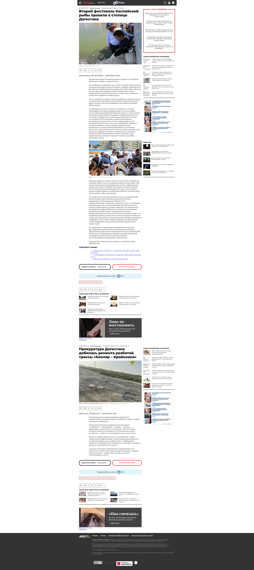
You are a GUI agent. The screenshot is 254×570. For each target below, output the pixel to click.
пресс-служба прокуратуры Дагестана (116, 403)
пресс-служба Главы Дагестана (102, 177)
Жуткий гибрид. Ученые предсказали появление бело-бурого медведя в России (163, 365)
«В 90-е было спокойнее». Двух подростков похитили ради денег (162, 377)
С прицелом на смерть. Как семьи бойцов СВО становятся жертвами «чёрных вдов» (159, 38)
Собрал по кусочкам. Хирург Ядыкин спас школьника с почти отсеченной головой (163, 372)
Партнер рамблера (109, 562)
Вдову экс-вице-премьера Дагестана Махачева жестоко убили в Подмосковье (159, 14)
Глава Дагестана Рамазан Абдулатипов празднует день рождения (97, 310)
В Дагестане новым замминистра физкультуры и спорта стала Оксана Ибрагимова (159, 22)
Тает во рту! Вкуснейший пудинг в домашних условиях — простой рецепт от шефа (162, 385)
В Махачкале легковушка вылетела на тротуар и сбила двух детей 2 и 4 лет (159, 30)
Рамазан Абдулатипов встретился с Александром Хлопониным (129, 297)
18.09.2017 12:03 (83, 8)
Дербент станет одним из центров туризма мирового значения (129, 303)
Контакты (95, 535)
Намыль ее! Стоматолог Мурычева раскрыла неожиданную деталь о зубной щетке (162, 67)
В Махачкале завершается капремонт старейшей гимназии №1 (129, 494)
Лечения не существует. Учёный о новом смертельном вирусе (162, 79)
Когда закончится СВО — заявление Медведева (162, 165)
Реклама (103, 535)
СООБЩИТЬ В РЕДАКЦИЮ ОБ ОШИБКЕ (142, 535)
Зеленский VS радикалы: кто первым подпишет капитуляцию (162, 171)
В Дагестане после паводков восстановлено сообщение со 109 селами (129, 500)
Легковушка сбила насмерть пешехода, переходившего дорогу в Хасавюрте (159, 46)
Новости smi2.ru (85, 338)
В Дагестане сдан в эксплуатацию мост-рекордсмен (98, 297)
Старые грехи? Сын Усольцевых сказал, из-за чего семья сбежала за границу (163, 60)
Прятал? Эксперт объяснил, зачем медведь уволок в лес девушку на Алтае (162, 359)
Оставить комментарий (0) (127, 267)
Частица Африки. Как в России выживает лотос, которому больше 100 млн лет (163, 87)
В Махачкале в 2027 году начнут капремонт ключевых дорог (97, 499)
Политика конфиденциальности (118, 535)
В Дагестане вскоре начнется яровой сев (110, 259)
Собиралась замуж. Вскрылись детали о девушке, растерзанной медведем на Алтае (162, 73)
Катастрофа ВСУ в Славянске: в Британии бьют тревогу (161, 158)
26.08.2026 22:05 (84, 346)
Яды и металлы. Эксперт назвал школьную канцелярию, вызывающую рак (161, 352)
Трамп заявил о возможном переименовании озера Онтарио (161, 152)
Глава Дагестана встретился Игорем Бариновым (96, 303)
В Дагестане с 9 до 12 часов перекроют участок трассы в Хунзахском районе (96, 494)
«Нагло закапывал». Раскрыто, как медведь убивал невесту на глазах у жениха (163, 93)
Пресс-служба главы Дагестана (89, 65)
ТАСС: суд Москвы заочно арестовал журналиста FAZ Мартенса (162, 145)
